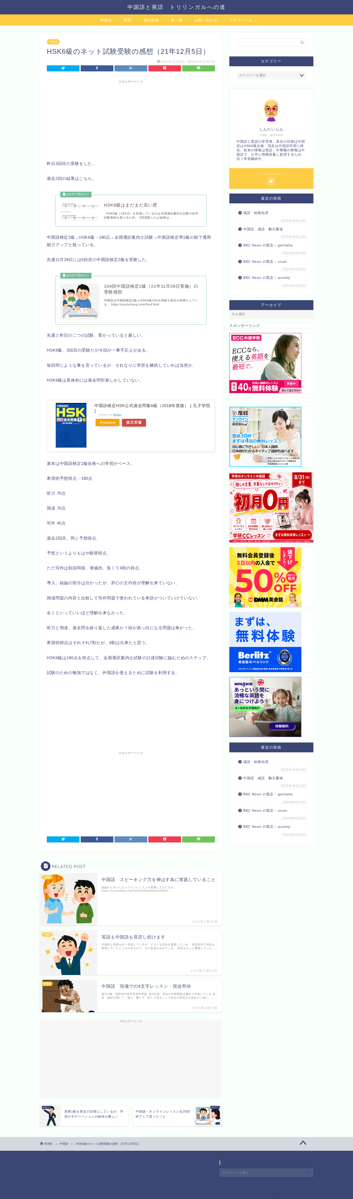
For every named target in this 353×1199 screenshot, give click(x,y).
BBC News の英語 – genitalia (268, 245)
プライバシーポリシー (57, 1193)
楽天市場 (134, 422)
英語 (128, 20)
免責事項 (85, 1193)
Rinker (117, 414)
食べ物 (177, 20)
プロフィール (241, 20)
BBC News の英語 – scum (265, 261)
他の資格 (151, 20)
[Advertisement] (131, 119)
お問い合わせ (206, 20)
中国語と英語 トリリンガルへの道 (177, 7)
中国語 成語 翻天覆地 (263, 229)
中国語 (106, 20)
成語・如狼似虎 (255, 213)
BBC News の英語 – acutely (266, 278)
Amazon (107, 422)
